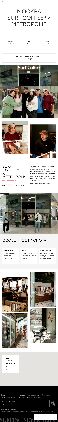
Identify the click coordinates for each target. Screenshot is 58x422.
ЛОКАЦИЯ (29, 57)
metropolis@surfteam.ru (49, 43)
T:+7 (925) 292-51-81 (47, 45)
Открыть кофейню (33, 395)
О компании (46, 395)
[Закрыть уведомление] (56, 414)
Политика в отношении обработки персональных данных (12, 411)
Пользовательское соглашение (31, 411)
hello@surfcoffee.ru (5, 409)
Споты (3, 395)
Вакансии (22, 395)
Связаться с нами (13, 409)
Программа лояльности (8, 397)
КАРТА (39, 57)
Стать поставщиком (33, 397)
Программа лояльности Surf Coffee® (46, 411)
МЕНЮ (29, 59)
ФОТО (19, 57)
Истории (21, 397)
